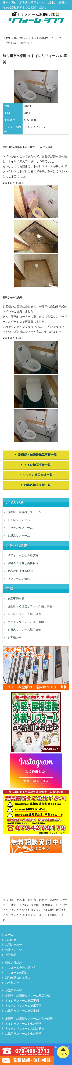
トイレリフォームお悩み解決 (23, 1023)
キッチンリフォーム (20, 527)
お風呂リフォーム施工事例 (24, 629)
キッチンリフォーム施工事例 (26, 621)
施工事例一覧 (16, 598)
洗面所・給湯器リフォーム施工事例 (30, 606)
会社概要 (10, 954)
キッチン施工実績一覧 (37, 474)
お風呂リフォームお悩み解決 (23, 1033)
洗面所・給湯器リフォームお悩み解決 (29, 1018)
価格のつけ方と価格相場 (23, 563)
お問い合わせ (13, 944)
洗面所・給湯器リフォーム (24, 512)
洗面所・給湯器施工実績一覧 (37, 454)
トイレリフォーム (19, 519)
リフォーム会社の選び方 (23, 555)
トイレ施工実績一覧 (37, 464)
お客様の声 (14, 637)
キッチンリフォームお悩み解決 (24, 1028)
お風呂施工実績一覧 (37, 484)
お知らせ (10, 939)
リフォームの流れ (19, 578)
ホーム (9, 934)
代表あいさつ (13, 949)
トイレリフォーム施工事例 (24, 614)
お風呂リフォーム (19, 535)
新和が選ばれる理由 (20, 570)
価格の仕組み (13, 962)
